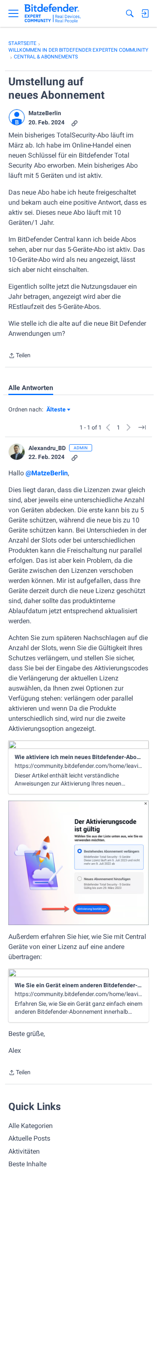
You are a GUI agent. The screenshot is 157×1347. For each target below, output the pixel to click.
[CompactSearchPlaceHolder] (129, 13)
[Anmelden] (144, 13)
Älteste (58, 410)
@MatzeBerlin (47, 473)
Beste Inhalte (27, 1164)
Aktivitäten (24, 1151)
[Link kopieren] (74, 122)
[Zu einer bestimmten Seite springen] (142, 427)
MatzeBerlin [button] (44, 113)
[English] (52, 13)
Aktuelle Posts (29, 1138)
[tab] (30, 388)
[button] (16, 117)
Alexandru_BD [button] (47, 448)
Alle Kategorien (30, 1126)
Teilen (19, 356)
